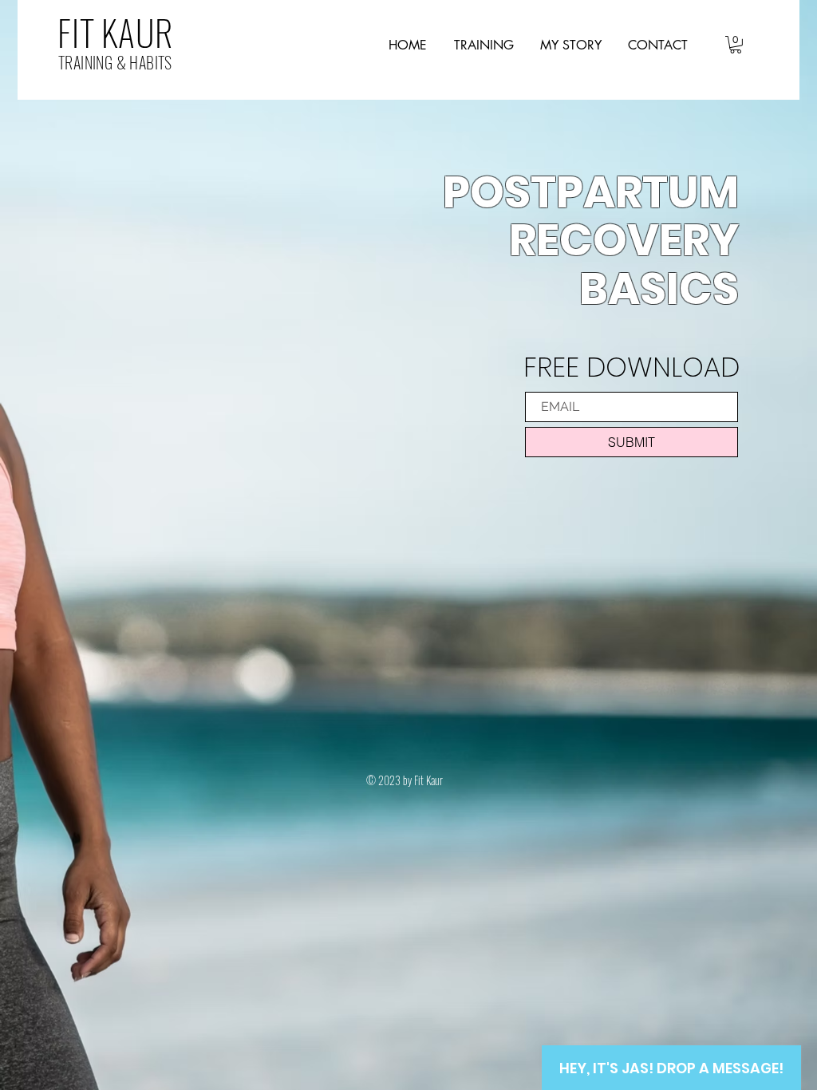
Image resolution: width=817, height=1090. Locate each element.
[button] (735, 44)
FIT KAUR (115, 32)
